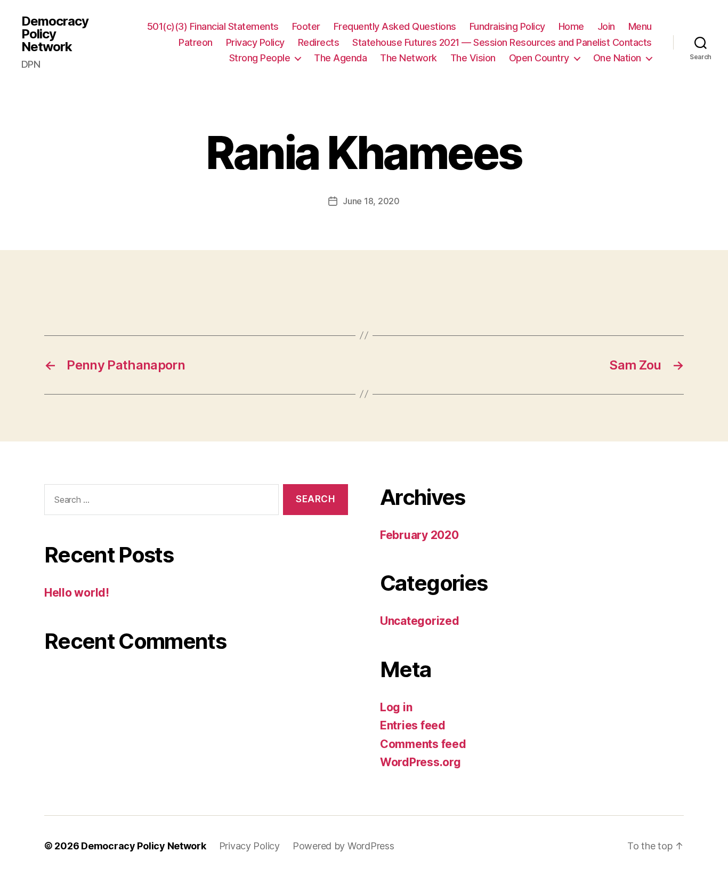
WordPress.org (420, 762)
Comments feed (423, 744)
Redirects (318, 42)
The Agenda (340, 57)
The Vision (473, 57)
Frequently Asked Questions (395, 26)
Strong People (259, 57)
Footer (306, 26)
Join (606, 26)
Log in (396, 707)
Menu (640, 26)
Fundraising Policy (507, 26)
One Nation (617, 57)
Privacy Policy (255, 42)
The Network (408, 57)
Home (571, 26)
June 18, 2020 (371, 201)
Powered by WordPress (343, 845)
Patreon (196, 42)
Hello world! (76, 592)
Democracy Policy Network (54, 34)
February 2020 (419, 535)
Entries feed (413, 725)
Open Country (539, 57)
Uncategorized (419, 621)
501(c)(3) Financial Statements (213, 26)
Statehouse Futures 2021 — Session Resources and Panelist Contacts (502, 42)
